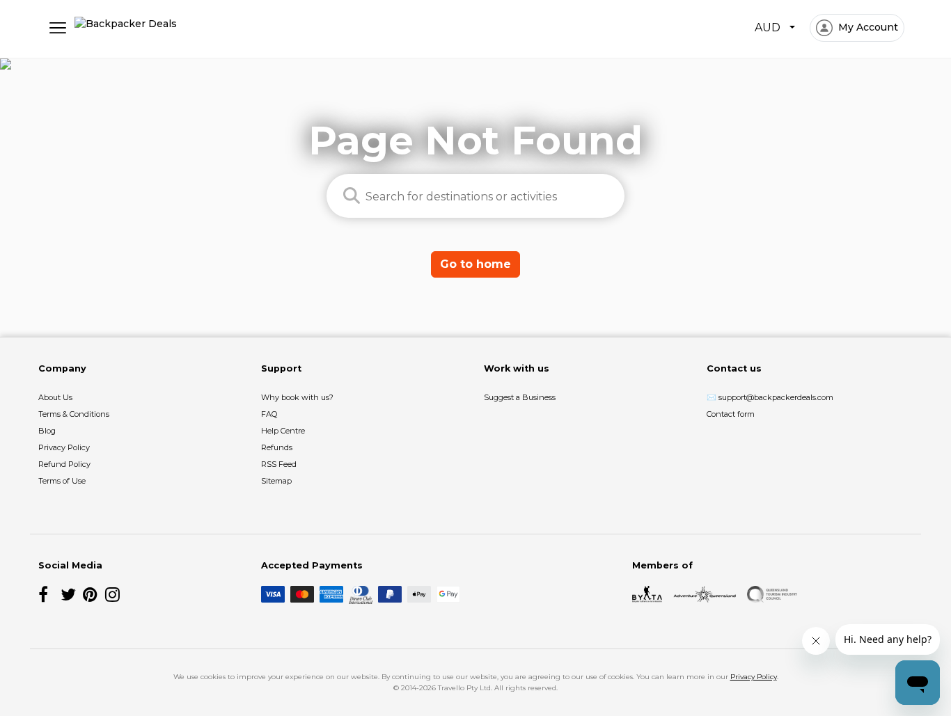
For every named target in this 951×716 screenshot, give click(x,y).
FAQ (269, 414)
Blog (47, 431)
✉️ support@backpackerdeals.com (770, 397)
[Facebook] (46, 594)
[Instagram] (113, 594)
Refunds (276, 447)
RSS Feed (279, 464)
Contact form (731, 414)
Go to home (475, 264)
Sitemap (276, 481)
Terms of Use (62, 481)
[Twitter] (69, 594)
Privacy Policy (64, 447)
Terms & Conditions (73, 414)
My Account (866, 27)
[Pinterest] (91, 594)
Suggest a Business (520, 397)
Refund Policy (64, 464)
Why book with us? (297, 397)
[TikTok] (135, 594)
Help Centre (283, 431)
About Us (55, 397)
